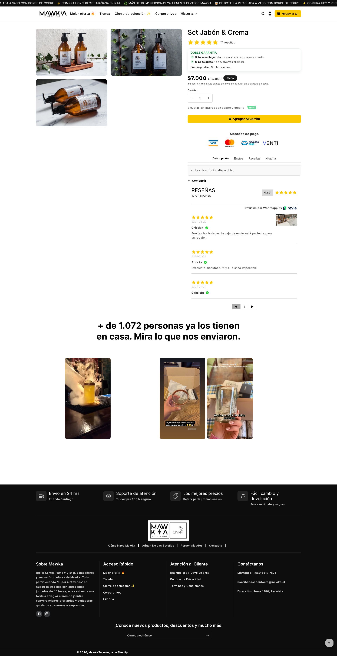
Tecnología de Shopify (113, 652)
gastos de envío (221, 83)
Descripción (221, 158)
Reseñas (254, 158)
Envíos (238, 158)
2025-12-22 (199, 256)
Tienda (108, 579)
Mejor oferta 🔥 (114, 572)
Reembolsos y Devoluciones (189, 572)
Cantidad (192, 90)
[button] (188, 13)
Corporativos (112, 592)
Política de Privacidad (185, 579)
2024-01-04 (198, 286)
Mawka (93, 652)
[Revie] (289, 208)
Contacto (215, 545)
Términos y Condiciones (187, 586)
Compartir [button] (199, 180)
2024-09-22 (199, 221)
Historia (271, 158)
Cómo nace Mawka (121, 545)
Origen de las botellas (158, 545)
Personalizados (192, 545)
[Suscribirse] (207, 635)
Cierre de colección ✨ (119, 586)
